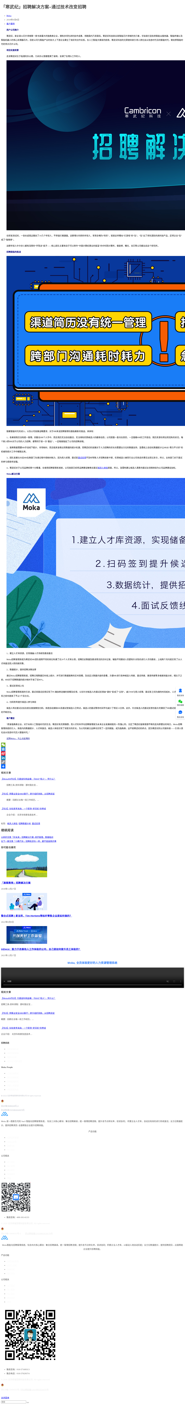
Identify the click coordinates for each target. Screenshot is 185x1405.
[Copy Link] (92, 762)
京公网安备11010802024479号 (13, 1110)
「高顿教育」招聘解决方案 (16, 882)
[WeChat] (92, 745)
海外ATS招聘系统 (14, 1061)
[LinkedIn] (92, 758)
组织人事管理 (13, 1086)
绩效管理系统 (13, 1077)
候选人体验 (103, 468)
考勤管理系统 (13, 1090)
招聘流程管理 (13, 1053)
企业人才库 (12, 1142)
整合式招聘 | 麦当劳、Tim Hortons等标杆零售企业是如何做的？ (36, 915)
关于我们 (11, 1162)
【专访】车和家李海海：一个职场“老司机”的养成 (23, 809)
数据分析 (11, 1146)
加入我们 (11, 1170)
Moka (9, 16)
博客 (9, 1178)
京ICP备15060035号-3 (10, 1106)
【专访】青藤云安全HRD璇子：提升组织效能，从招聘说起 (28, 794)
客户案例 (11, 24)
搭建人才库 (12, 1057)
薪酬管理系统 (13, 1081)
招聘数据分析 (25, 824)
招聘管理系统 (13, 1049)
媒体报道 (11, 1174)
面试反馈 (82, 458)
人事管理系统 (13, 1073)
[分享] (92, 766)
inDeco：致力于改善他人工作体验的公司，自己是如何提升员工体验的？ (41, 949)
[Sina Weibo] (92, 753)
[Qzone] (92, 749)
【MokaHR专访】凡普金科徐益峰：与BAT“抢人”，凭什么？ (28, 779)
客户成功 (11, 1150)
